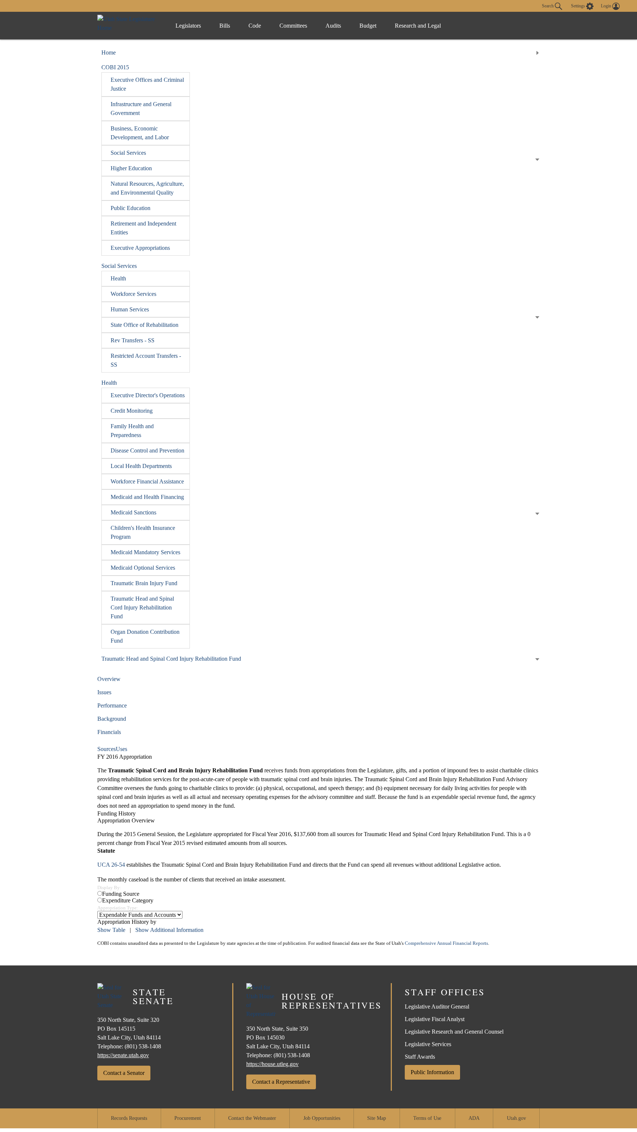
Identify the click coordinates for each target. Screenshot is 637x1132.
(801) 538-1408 (143, 1046)
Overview (109, 679)
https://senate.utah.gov (123, 1055)
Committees (293, 25)
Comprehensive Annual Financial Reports (446, 943)
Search (548, 5)
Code (254, 25)
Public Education (130, 208)
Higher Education (131, 168)
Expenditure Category (127, 900)
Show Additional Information (169, 930)
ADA (474, 1118)
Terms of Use (427, 1118)
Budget (367, 25)
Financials (109, 732)
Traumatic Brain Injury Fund (144, 583)
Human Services (130, 309)
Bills (224, 25)
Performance (112, 705)
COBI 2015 (115, 67)
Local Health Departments (141, 466)
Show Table (111, 930)
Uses (121, 749)
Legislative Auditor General (437, 1006)
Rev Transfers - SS (132, 340)
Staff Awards (420, 1057)
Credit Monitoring (132, 411)
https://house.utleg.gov (272, 1064)
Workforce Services (133, 294)
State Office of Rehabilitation (144, 325)
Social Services (128, 153)
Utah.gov (516, 1118)
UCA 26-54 (111, 865)
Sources (106, 749)
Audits (333, 25)
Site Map (376, 1118)
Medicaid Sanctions (133, 512)
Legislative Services (428, 1044)
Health (118, 278)
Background (111, 719)
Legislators (188, 25)
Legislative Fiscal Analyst (434, 1019)
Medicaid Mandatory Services (145, 552)
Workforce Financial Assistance (147, 481)
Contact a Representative (281, 1082)
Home (108, 52)
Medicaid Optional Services (143, 568)
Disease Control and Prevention (147, 450)
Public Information (432, 1072)
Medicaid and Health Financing (147, 497)
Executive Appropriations (140, 248)
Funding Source (120, 894)
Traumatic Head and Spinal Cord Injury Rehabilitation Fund (142, 607)
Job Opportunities (321, 1118)
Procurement (187, 1118)
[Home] (128, 25)
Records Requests (129, 1118)
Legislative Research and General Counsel (454, 1031)
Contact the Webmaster (252, 1118)
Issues (104, 692)
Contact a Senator (124, 1073)
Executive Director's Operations (148, 395)
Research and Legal (418, 25)
